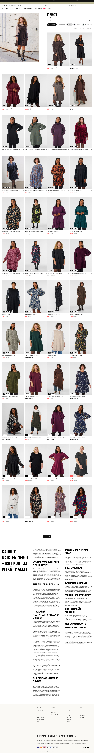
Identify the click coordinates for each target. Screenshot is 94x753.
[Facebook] (83, 747)
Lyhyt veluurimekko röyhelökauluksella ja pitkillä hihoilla (79, 149)
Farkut (38, 725)
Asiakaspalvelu (68, 710)
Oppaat (19, 5)
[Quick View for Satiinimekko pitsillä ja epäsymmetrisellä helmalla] (69, 396)
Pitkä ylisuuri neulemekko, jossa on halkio (53, 314)
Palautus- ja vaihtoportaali (71, 715)
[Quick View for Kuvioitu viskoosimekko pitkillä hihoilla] (23, 355)
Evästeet (53, 751)
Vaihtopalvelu (68, 712)
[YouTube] (88, 747)
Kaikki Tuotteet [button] (5, 8)
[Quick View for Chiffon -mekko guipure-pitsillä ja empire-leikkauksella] (23, 479)
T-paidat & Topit (40, 710)
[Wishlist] (68, 34)
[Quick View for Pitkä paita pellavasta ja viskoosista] (46, 520)
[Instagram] (81, 747)
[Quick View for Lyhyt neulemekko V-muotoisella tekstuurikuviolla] (91, 273)
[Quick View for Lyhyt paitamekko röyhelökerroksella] (91, 190)
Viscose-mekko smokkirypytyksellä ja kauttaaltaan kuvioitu (34, 190)
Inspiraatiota (12, 5)
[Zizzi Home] (47, 5)
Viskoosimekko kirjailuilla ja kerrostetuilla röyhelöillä (78, 67)
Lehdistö (81, 713)
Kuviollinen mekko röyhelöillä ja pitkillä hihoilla (77, 396)
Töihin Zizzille (82, 715)
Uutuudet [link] (12, 8)
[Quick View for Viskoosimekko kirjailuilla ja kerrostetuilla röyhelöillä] (91, 67)
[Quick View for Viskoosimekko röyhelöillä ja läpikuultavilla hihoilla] (46, 108)
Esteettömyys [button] (68, 725)
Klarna (67, 723)
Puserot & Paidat (40, 712)
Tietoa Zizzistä (82, 710)
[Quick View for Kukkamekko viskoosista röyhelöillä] (91, 520)
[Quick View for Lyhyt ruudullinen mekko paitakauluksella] (69, 108)
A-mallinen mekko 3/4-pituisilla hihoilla (31, 478)
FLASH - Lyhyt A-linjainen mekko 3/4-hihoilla (54, 273)
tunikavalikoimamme (43, 692)
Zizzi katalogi (82, 717)
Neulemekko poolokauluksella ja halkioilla (76, 314)
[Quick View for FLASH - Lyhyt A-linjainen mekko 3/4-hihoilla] (69, 273)
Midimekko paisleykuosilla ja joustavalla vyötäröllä (55, 519)
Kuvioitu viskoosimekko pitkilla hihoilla (31, 314)
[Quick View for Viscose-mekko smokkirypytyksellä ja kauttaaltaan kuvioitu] (46, 190)
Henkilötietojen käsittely (41, 751)
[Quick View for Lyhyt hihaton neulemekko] (23, 314)
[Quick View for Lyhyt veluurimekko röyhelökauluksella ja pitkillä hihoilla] (91, 149)
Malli (83, 28)
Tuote (80, 28)
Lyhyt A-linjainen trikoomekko (74, 478)
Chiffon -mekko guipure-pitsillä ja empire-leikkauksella (11, 478)
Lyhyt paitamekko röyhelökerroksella (76, 190)
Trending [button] (17, 8)
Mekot (38, 721)
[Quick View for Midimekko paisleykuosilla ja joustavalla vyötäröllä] (69, 520)
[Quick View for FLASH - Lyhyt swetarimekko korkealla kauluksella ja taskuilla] (23, 149)
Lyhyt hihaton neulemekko (6, 314)
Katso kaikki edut (54, 714)
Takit (38, 715)
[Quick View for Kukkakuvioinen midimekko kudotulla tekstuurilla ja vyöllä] (46, 273)
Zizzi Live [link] (49, 8)
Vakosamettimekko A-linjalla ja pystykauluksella (55, 67)
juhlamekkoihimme (72, 572)
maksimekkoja (80, 616)
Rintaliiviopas (68, 719)
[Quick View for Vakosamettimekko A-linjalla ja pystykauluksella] (69, 67)
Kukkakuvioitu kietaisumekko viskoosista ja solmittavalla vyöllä (34, 232)
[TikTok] (86, 747)
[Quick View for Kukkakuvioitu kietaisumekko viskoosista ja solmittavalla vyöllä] (46, 231)
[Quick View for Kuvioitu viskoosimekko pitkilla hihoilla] (46, 314)
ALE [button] (44, 8)
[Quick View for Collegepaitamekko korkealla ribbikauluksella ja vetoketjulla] (69, 438)
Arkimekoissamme (68, 586)
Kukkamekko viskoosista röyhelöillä (75, 519)
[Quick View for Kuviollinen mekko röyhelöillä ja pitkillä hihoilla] (91, 396)
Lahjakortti (68, 721)
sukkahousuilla (42, 635)
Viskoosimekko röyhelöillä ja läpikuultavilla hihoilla (33, 108)
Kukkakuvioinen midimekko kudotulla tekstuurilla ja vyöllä (34, 273)
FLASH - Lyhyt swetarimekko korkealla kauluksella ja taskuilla (12, 149)
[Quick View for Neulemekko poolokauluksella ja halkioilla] (91, 314)
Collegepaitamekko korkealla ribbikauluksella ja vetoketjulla (57, 437)
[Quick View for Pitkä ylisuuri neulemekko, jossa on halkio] (69, 314)
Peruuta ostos (68, 728)
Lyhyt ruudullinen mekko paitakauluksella (53, 108)
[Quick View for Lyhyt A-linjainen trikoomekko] (91, 479)
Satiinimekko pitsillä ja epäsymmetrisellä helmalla (55, 396)
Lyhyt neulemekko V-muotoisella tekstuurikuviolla (78, 273)
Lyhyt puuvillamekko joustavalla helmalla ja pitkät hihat (56, 190)
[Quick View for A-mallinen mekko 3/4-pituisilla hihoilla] (46, 479)
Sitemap (58, 751)
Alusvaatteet (39, 723)
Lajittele (88, 28)
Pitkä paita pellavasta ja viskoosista (30, 519)
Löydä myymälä (68, 717)
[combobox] (75, 5)
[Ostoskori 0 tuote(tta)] (91, 5)
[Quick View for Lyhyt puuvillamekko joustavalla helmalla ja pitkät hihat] (69, 190)
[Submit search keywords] (70, 5)
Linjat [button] (35, 8)
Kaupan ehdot (48, 751)
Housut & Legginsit (40, 717)
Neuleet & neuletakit (41, 719)
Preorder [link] (40, 8)
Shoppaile (4, 5)
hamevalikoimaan (48, 686)
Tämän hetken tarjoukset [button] (26, 8)
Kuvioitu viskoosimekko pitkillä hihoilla (8, 355)
